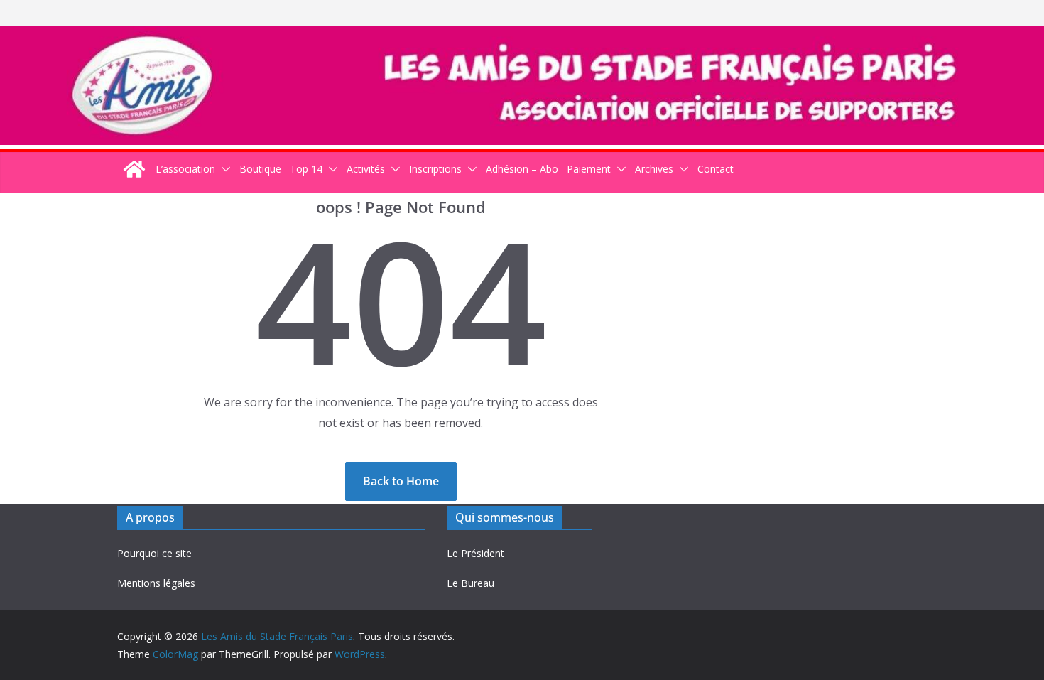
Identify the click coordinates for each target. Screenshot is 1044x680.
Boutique (260, 169)
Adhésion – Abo (522, 169)
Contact (715, 169)
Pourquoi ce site (154, 553)
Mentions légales (156, 583)
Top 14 (306, 169)
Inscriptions (435, 169)
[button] (223, 168)
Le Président (475, 553)
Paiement (589, 169)
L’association (185, 169)
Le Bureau (470, 583)
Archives (654, 169)
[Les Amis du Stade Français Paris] (522, 35)
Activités (366, 169)
